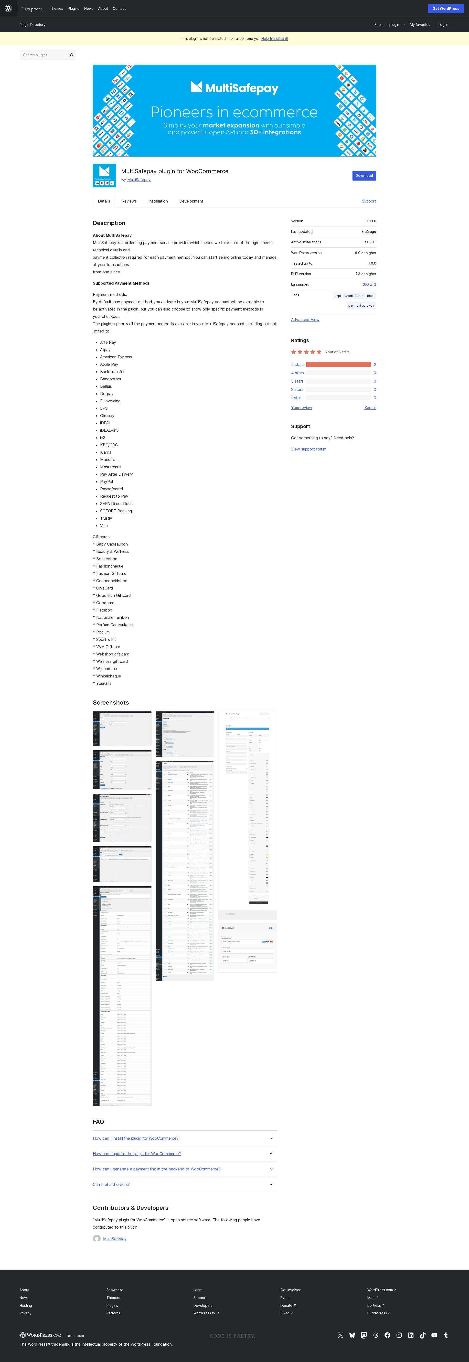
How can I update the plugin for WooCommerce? (137, 1153)
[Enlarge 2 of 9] (145, 756)
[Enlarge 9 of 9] (270, 930)
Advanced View (305, 319)
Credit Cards (354, 296)
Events (285, 1298)
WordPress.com (382, 1290)
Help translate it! (274, 38)
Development (191, 201)
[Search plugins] (71, 55)
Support (369, 201)
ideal (370, 296)
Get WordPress (446, 8)
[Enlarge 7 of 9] (207, 767)
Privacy (26, 1313)
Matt (373, 1298)
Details (104, 201)
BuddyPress (379, 1313)
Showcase (115, 1290)
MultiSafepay (139, 179)
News (24, 1298)
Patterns (113, 1313)
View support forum (308, 449)
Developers (203, 1305)
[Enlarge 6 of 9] (207, 717)
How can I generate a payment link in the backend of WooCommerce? (156, 1169)
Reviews (129, 201)
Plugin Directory (32, 24)
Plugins (112, 1305)
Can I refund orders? (111, 1184)
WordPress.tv (206, 1313)
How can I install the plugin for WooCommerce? (135, 1138)
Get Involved (290, 1290)
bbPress (376, 1305)
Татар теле (75, 1336)
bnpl (337, 296)
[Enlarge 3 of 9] (145, 800)
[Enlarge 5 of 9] (145, 892)
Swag (287, 1313)
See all (370, 407)
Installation (158, 201)
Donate (288, 1305)
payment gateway (361, 305)
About (24, 1290)
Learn (198, 1290)
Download (364, 175)
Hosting (26, 1305)
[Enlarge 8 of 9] (270, 717)
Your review (301, 407)
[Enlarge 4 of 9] (145, 852)
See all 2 (369, 284)
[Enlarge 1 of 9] (145, 717)
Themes (113, 1298)
